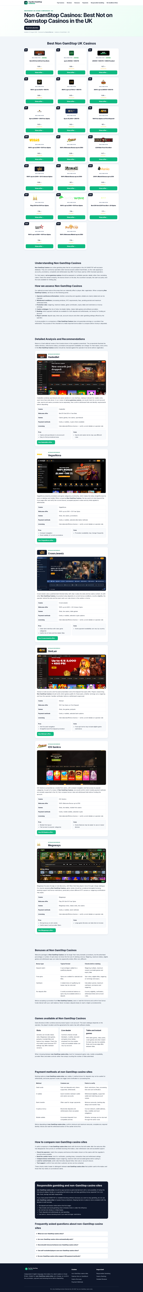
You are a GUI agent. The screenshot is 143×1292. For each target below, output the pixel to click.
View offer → (39, 72)
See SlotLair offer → (45, 734)
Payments (85, 2)
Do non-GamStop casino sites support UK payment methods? (59, 1256)
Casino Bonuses (77, 1279)
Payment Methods (77, 1282)
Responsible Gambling (97, 2)
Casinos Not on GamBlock (80, 1276)
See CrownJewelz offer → (47, 638)
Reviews (69, 2)
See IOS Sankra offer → (46, 832)
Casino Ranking (101, 1276)
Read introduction (32, 28)
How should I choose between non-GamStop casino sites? (58, 1245)
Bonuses (77, 2)
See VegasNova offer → (46, 540)
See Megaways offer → (46, 930)
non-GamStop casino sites (80, 1273)
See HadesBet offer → (46, 442)
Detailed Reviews (101, 1279)
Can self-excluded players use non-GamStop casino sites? (58, 1250)
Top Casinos (60, 2)
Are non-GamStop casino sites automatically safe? (55, 1239)
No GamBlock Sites (112, 2)
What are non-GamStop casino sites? (51, 1233)
